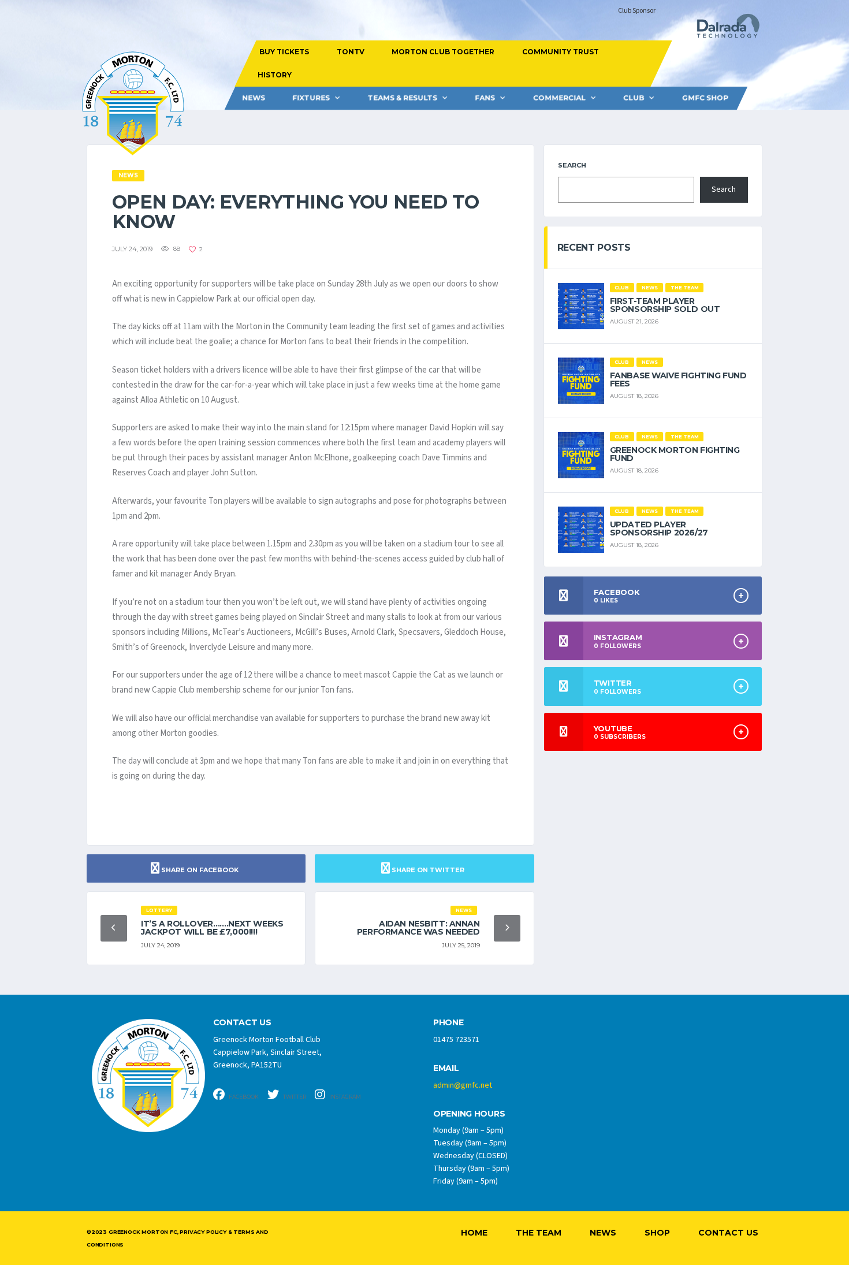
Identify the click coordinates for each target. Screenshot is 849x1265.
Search (572, 165)
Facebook (243, 1096)
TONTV (350, 51)
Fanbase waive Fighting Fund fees (678, 379)
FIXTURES (311, 98)
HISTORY (274, 74)
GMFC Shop (705, 98)
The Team (538, 1232)
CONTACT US (242, 1023)
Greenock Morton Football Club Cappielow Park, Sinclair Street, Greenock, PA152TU (267, 1052)
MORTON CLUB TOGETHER (443, 51)
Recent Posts (594, 247)
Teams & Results (402, 98)
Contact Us (728, 1232)
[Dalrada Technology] (723, 29)
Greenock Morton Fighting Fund (675, 454)
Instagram (344, 1096)
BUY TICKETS (284, 51)
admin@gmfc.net (462, 1085)
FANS (485, 98)
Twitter (294, 1096)
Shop (657, 1232)
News (253, 98)
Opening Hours (469, 1114)
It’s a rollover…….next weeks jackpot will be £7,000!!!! (212, 927)
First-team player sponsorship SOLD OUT (665, 305)
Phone (448, 1023)
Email (446, 1068)
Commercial (559, 98)
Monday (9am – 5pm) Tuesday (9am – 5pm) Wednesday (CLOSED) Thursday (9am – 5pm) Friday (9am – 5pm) (471, 1156)
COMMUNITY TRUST (560, 51)
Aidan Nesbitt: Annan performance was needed (418, 927)
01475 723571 (456, 1040)
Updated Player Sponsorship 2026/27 (659, 528)
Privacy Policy (203, 1232)
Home (474, 1232)
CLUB (633, 98)
